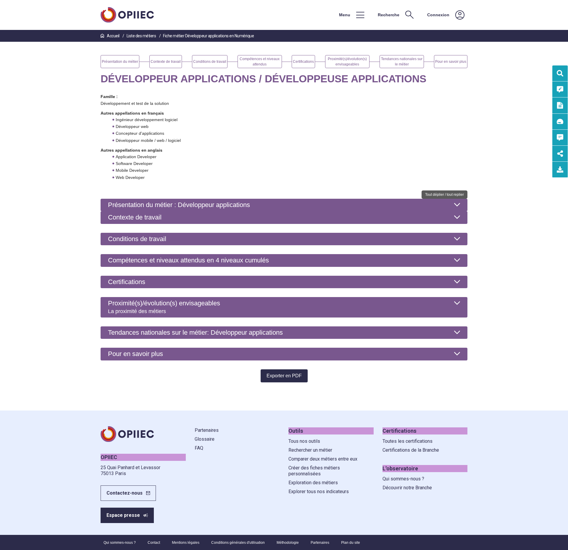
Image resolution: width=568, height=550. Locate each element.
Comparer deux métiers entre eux (322, 459)
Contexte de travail (135, 217)
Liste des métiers (142, 35)
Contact (154, 543)
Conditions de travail (137, 239)
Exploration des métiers (313, 482)
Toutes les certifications (408, 441)
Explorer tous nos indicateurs (318, 491)
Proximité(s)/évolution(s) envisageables (164, 306)
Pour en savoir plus (135, 353)
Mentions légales (185, 543)
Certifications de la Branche (411, 450)
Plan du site (350, 543)
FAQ (199, 448)
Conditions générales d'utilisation (238, 543)
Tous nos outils (304, 441)
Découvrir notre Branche (407, 487)
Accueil (113, 35)
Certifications (126, 282)
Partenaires (207, 430)
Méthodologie (288, 543)
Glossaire (204, 439)
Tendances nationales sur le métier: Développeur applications (195, 332)
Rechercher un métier (310, 450)
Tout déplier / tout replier (444, 195)
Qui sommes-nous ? (403, 479)
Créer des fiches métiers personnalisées (314, 471)
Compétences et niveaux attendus (188, 260)
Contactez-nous (124, 493)
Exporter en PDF (284, 375)
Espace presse (123, 515)
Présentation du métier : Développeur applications (179, 205)
